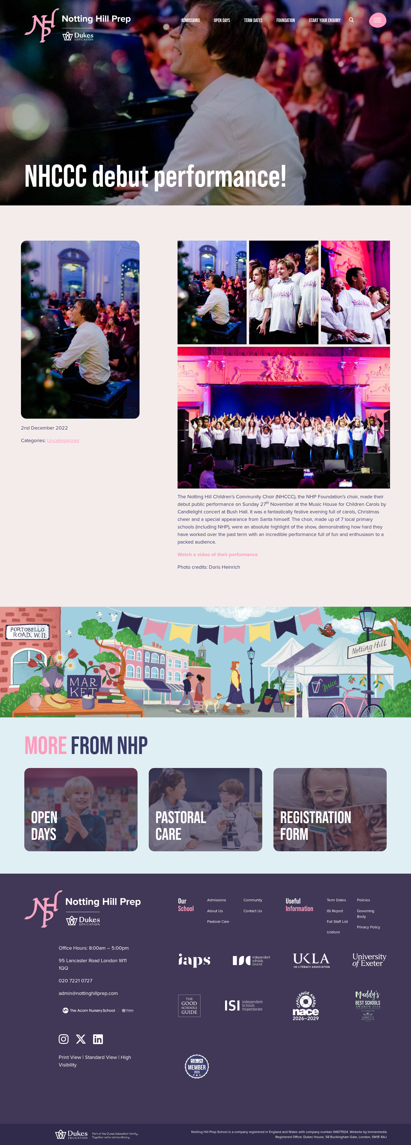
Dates (253, 20)
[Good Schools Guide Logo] (189, 1005)
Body (365, 913)
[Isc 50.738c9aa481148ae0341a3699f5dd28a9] (251, 960)
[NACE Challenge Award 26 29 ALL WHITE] (306, 1005)
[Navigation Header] (194, 960)
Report (335, 911)
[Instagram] (63, 1039)
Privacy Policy (368, 927)
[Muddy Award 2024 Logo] (368, 1005)
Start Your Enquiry (325, 20)
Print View (70, 1057)
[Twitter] (80, 1039)
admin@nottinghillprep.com (88, 993)
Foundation (286, 20)
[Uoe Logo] (370, 960)
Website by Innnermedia (368, 1131)
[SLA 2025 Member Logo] (197, 1066)
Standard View (101, 1057)
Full (337, 921)
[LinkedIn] (98, 1039)
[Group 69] (311, 960)
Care (218, 921)
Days (222, 20)
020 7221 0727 (75, 980)
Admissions (190, 20)
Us (215, 911)
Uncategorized (63, 440)
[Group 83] (244, 1005)
